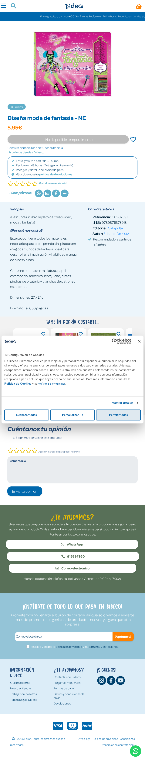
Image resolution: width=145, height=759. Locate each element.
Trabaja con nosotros (23, 694)
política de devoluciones (55, 174)
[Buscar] (12, 6)
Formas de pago (64, 688)
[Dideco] (74, 6)
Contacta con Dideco (67, 677)
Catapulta (115, 228)
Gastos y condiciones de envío (69, 696)
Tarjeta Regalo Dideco (23, 699)
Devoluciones (62, 703)
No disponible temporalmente (69, 139)
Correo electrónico (75, 568)
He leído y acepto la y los (75, 646)
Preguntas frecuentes (67, 682)
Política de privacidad (105, 738)
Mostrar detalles (122, 402)
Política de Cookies (18, 383)
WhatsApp (74, 544)
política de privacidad (69, 646)
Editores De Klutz (116, 233)
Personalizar (70, 414)
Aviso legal (85, 738)
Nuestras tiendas (20, 688)
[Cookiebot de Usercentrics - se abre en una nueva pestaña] (114, 341)
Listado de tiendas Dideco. (26, 152)
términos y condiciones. (104, 646)
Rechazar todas (26, 414)
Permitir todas (118, 414)
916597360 (76, 556)
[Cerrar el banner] (139, 341)
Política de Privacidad (51, 383)
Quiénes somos (20, 682)
